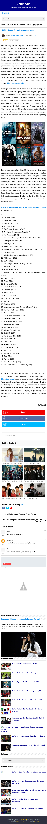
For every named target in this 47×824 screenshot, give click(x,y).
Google (24, 412)
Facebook (23, 418)
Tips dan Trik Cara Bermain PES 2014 (24, 664)
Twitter (23, 424)
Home (3, 24)
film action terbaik (8, 379)
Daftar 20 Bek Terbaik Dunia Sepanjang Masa (27, 691)
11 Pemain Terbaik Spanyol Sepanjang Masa (27, 727)
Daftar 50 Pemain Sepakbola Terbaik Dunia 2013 (28, 736)
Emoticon (7, 564)
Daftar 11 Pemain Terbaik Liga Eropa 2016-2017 (28, 808)
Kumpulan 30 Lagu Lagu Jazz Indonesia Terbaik (20, 619)
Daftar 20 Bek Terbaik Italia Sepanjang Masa (27, 673)
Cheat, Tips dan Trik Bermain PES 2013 (25, 682)
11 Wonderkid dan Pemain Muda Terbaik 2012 (27, 700)
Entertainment (11, 24)
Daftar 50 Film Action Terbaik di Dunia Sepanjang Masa (23, 207)
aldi (8, 531)
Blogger (37, 821)
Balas (3, 535)
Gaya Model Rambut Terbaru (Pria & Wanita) (20, 514)
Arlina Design (20, 821)
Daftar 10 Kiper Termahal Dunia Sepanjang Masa (29, 772)
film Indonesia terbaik (15, 83)
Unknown (10, 540)
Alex (8, 549)
